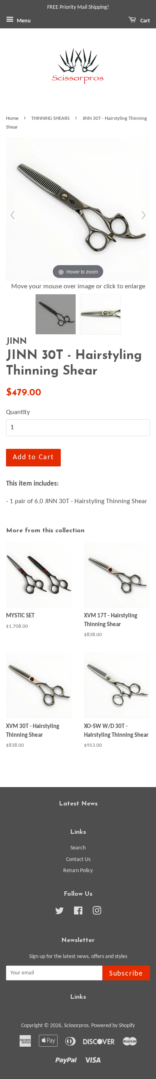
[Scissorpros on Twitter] (59, 913)
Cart (144, 21)
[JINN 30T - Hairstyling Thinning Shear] (56, 314)
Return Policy (78, 871)
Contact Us (78, 860)
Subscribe (126, 973)
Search (78, 848)
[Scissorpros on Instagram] (96, 913)
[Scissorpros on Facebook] (78, 913)
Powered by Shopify (113, 1026)
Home (12, 118)
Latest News (78, 804)
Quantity (18, 412)
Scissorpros (76, 1026)
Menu (23, 21)
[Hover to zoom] (78, 209)
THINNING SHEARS (50, 118)
